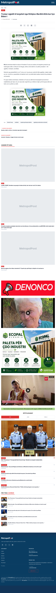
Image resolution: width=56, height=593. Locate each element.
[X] (24, 25)
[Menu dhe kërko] (51, 2)
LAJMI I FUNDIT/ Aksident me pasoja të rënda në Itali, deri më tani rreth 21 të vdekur (21, 185)
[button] (28, 313)
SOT (10, 417)
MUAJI (45, 417)
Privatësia (3, 565)
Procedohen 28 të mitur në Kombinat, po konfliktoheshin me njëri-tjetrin (16, 480)
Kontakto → (33, 571)
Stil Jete (4, 464)
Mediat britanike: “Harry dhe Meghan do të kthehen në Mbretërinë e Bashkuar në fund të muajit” (21, 466)
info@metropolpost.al (33, 555)
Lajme (3, 458)
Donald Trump (10, 122)
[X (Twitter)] (9, 545)
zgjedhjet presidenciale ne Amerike (40, 122)
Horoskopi (3, 562)
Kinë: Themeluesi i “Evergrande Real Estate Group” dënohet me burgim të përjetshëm (21, 460)
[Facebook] (21, 25)
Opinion (2, 555)
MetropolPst (7, 538)
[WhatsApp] (28, 25)
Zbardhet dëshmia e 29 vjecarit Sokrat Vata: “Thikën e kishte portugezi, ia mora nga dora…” (20, 487)
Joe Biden (17, 122)
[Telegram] (31, 25)
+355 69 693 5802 (32, 567)
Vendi (3, 478)
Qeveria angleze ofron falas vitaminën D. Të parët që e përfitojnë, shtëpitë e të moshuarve (22, 268)
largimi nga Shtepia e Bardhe (26, 122)
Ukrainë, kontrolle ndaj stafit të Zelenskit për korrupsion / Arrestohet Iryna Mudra (18, 473)
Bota (5, 7)
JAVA (28, 417)
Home (2, 7)
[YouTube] (12, 545)
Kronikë (4, 485)
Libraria (2, 560)
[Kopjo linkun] (35, 25)
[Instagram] (6, 545)
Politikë (2, 553)
